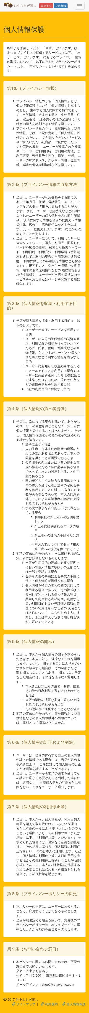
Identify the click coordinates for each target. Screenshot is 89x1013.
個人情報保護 (75, 1004)
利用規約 (51, 1004)
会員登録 (60, 6)
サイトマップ (25, 1004)
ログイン (46, 6)
